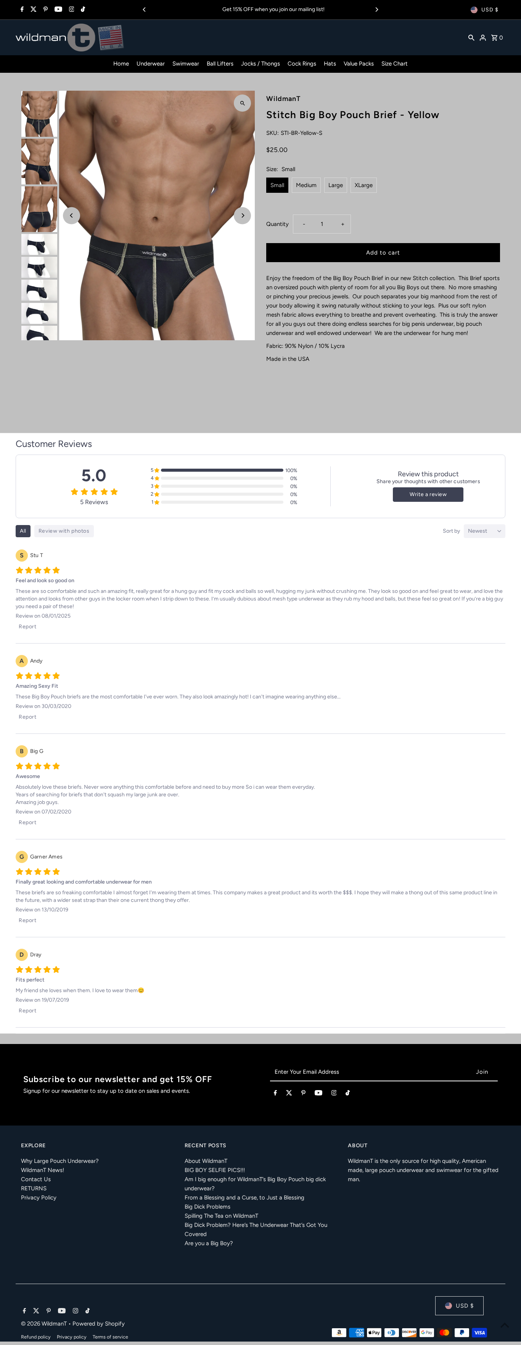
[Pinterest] (45, 10)
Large (335, 185)
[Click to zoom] (242, 103)
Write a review (428, 494)
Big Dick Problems (207, 1206)
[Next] (376, 9)
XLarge (364, 185)
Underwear (151, 63)
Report (28, 626)
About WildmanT (206, 1161)
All (23, 531)
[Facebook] (21, 10)
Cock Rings (302, 63)
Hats (330, 63)
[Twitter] (33, 10)
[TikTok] (82, 10)
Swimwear (185, 63)
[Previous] (144, 9)
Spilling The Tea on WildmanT (221, 1215)
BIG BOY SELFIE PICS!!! (215, 1170)
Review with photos (64, 531)
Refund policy (36, 1337)
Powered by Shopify (98, 1323)
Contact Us (36, 1179)
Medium (306, 185)
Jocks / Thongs (260, 63)
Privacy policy (72, 1337)
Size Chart (394, 63)
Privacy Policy (38, 1197)
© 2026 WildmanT (44, 1323)
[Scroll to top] (504, 1325)
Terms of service (110, 1337)
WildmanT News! (42, 1170)
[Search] (471, 37)
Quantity (277, 224)
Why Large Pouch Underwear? (60, 1161)
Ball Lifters (220, 63)
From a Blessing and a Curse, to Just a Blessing (244, 1197)
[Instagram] (70, 10)
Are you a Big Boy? (209, 1243)
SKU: (272, 133)
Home (121, 63)
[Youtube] (57, 10)
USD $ (489, 9)
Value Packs (359, 63)
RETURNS (34, 1188)
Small (277, 185)
